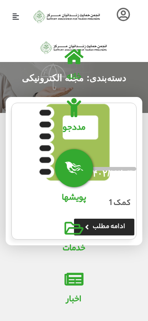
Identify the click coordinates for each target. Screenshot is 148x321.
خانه (74, 77)
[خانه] (74, 56)
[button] (15, 16)
